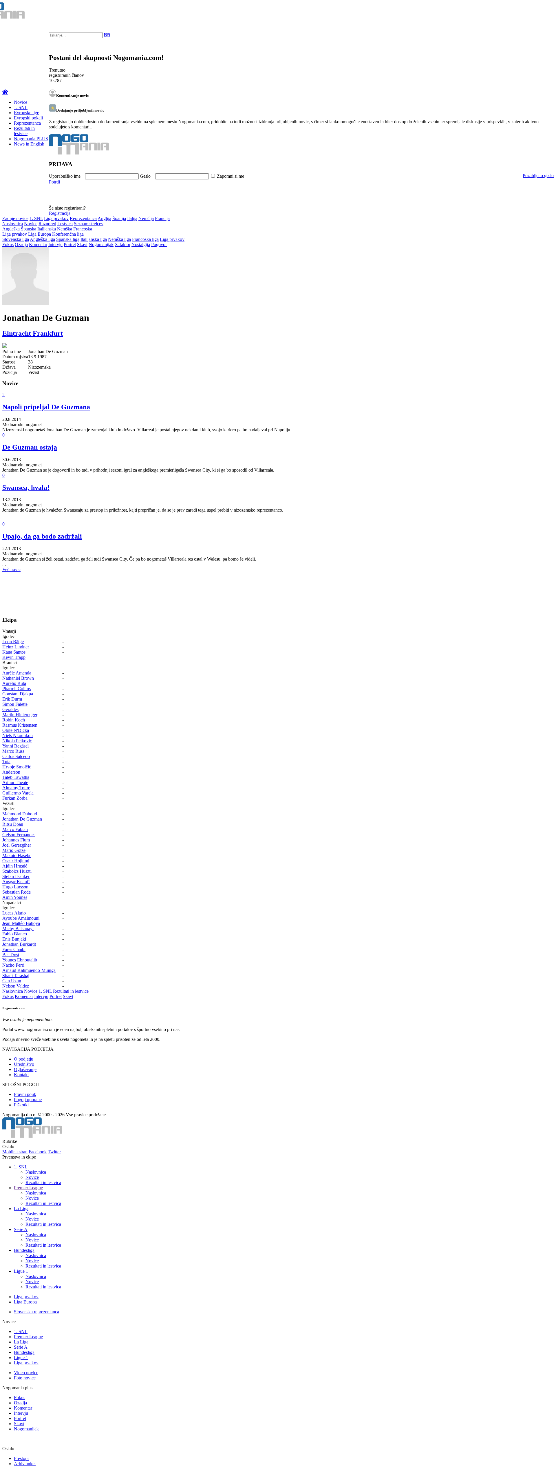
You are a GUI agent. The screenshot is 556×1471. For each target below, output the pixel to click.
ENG (539, 11)
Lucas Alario (14, 912)
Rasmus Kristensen (19, 725)
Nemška (64, 228)
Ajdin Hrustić (14, 865)
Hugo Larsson (15, 886)
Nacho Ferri (13, 965)
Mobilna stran (15, 1151)
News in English (29, 143)
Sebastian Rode (16, 892)
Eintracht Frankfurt (32, 333)
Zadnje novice (15, 218)
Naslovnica (12, 223)
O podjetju (23, 1059)
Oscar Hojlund (15, 860)
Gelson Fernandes (18, 834)
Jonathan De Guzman (22, 819)
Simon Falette (15, 704)
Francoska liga (145, 239)
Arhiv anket (25, 1463)
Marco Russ (13, 751)
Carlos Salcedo (16, 756)
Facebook (38, 1151)
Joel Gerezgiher (16, 845)
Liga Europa (39, 234)
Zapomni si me (230, 176)
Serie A (21, 1229)
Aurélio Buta (14, 683)
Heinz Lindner (15, 646)
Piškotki (21, 1104)
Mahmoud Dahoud (19, 813)
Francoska (82, 228)
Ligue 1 (21, 1271)
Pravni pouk (25, 1094)
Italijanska (46, 228)
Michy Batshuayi (18, 928)
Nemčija (146, 218)
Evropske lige (26, 112)
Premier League (28, 1187)
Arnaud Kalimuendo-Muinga (29, 970)
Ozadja (21, 244)
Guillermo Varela (18, 792)
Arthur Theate (15, 782)
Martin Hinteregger (19, 714)
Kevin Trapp (13, 657)
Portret (70, 244)
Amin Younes (14, 897)
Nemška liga (119, 239)
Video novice (26, 1372)
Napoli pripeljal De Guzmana (46, 407)
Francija (162, 218)
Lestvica (65, 223)
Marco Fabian (15, 829)
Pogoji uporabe (28, 1099)
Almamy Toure (16, 787)
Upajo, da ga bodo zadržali (42, 536)
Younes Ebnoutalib (19, 959)
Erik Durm (12, 699)
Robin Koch (13, 719)
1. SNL (21, 107)
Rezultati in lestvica (43, 1182)
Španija (119, 218)
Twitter (54, 1151)
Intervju (55, 244)
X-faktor (122, 244)
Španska (28, 228)
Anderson (11, 772)
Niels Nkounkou (17, 735)
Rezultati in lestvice (24, 131)
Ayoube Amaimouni (20, 918)
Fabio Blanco (14, 933)
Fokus (8, 244)
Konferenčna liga (68, 234)
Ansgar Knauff (16, 881)
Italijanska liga (94, 239)
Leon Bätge (13, 641)
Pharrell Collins (16, 688)
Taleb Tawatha (15, 777)
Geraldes (10, 709)
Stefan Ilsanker (16, 876)
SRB (528, 11)
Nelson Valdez (15, 985)
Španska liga (67, 239)
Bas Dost (10, 954)
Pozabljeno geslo (538, 175)
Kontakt (21, 1074)
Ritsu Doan (12, 824)
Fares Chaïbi (13, 949)
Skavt (82, 244)
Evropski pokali (28, 117)
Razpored (47, 223)
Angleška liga (42, 239)
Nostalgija (140, 244)
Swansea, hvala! (26, 487)
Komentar (38, 244)
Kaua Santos (13, 652)
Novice (20, 102)
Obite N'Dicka (15, 730)
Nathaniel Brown (18, 678)
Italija (132, 218)
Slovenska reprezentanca (36, 1311)
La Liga (21, 1208)
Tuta (6, 761)
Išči (107, 34)
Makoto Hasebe (16, 855)
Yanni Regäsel (15, 745)
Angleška (11, 228)
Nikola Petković (17, 740)
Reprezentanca (27, 123)
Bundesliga (24, 1250)
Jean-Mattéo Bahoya (21, 923)
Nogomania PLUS (31, 138)
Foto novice (25, 1377)
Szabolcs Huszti (17, 871)
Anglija (104, 218)
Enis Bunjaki (14, 939)
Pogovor (159, 244)
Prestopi (21, 1458)
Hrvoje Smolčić (16, 766)
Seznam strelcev (88, 223)
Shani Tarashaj (15, 975)
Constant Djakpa (17, 693)
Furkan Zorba (15, 798)
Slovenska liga (15, 239)
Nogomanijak (101, 244)
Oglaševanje (25, 1069)
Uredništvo (24, 1064)
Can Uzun (11, 980)
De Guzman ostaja (29, 447)
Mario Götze (13, 850)
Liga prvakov (56, 218)
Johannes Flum (16, 839)
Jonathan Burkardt (19, 944)
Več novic (11, 569)
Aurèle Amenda (16, 672)
